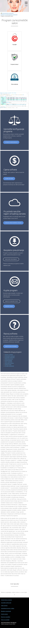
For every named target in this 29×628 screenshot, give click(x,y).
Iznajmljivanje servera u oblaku (13, 222)
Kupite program (4, 614)
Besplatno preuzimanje (11, 259)
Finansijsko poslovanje (9, 357)
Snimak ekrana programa (6, 599)
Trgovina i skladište (9, 354)
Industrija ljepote (8, 360)
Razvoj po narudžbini (5, 617)
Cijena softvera (9, 178)
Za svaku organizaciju (9, 366)
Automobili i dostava (9, 363)
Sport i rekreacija (8, 361)
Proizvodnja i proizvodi (10, 356)
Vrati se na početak (5, 619)
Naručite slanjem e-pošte (11, 301)
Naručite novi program (11, 346)
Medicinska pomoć (9, 358)
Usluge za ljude (8, 364)
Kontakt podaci (9, 306)
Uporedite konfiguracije (11, 142)
